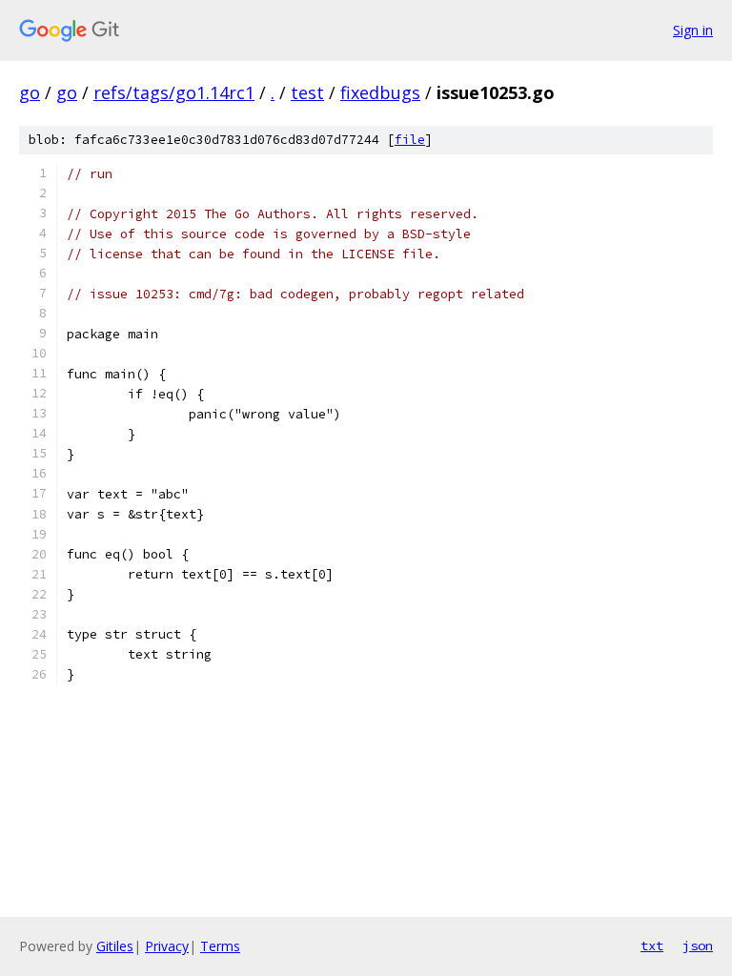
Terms (220, 946)
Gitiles (114, 946)
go (29, 92)
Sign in (693, 30)
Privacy (167, 946)
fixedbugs (380, 92)
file (410, 140)
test (307, 92)
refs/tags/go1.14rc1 (173, 92)
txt (651, 945)
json (697, 945)
